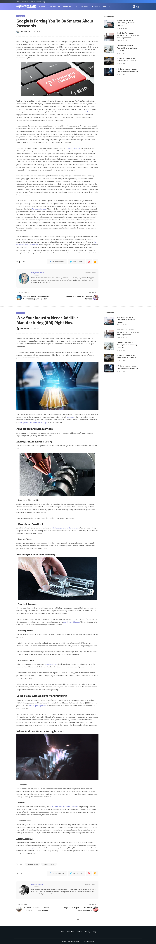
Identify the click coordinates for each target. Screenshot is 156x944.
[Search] (138, 6)
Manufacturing (33, 864)
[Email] (95, 261)
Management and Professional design (33, 422)
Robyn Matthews (25, 31)
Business (21, 313)
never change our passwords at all (75, 112)
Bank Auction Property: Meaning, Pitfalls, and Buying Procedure (127, 48)
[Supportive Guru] (26, 6)
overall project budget (71, 622)
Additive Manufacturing (24, 848)
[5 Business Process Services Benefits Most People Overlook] (109, 72)
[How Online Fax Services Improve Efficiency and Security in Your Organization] (109, 37)
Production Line (49, 864)
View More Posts (90, 272)
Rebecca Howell (25, 328)
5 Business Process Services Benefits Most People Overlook (127, 70)
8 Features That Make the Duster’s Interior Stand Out (126, 59)
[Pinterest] (89, 261)
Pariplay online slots (39, 209)
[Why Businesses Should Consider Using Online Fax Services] (109, 24)
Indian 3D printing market (37, 705)
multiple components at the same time (65, 528)
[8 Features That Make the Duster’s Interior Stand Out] (109, 61)
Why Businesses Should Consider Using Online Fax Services (126, 22)
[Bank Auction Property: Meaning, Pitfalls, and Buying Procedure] (109, 49)
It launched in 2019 (73, 148)
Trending (21, 16)
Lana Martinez (24, 940)
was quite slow (50, 664)
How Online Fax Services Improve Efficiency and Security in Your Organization (128, 35)
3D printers (71, 417)
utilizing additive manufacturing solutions (63, 806)
